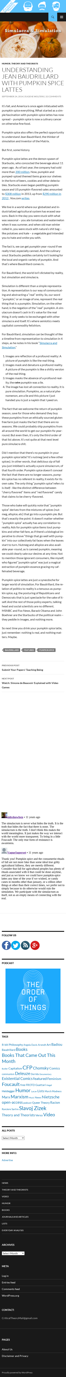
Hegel (49, 1085)
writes (25, 198)
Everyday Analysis (12, 1230)
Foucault (11, 1084)
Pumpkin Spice (46, 650)
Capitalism (15, 1068)
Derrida (35, 1074)
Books (21, 1049)
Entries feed (8, 1282)
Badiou (56, 1044)
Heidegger (8, 1091)
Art (49, 1044)
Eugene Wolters (34, 96)
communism (8, 1074)
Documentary (45, 1074)
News (38, 1097)
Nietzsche (51, 1096)
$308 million (13, 193)
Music (31, 1097)
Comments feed (11, 1289)
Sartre (15, 1109)
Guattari (40, 1084)
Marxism (19, 1096)
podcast (27, 1102)
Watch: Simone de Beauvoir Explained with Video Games (30, 683)
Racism (55, 1102)
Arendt (42, 1044)
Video (49, 1114)
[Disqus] (33, 752)
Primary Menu (61, 17)
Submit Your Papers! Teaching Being (22, 667)
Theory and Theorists (24, 63)
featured (29, 650)
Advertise (7, 1160)
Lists (40, 1091)
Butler (5, 1068)
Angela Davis (30, 1044)
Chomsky (41, 1068)
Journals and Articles (15, 1216)
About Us (7, 1349)
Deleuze (22, 1073)
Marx (6, 1097)
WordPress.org (10, 1295)
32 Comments (53, 96)
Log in (5, 1275)
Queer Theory (41, 1102)
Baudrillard (12, 650)
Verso (39, 1115)
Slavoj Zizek (32, 1108)
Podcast (8, 963)
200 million (22, 171)
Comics (54, 1068)
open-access (12, 1102)
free (22, 1084)
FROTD (30, 1084)
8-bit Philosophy (12, 1044)
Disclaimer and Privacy (15, 1355)
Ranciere (6, 1109)
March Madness (53, 1091)
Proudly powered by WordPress (17, 1372)
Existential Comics (17, 1078)
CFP (27, 1067)
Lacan (34, 1091)
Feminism (54, 1079)
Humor (6, 63)
